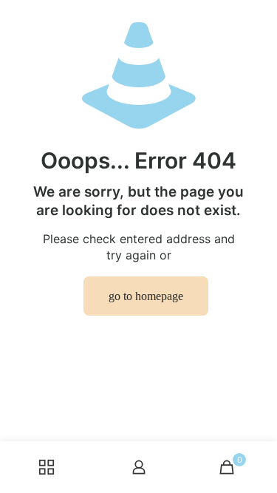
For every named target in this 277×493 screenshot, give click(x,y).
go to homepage (146, 296)
